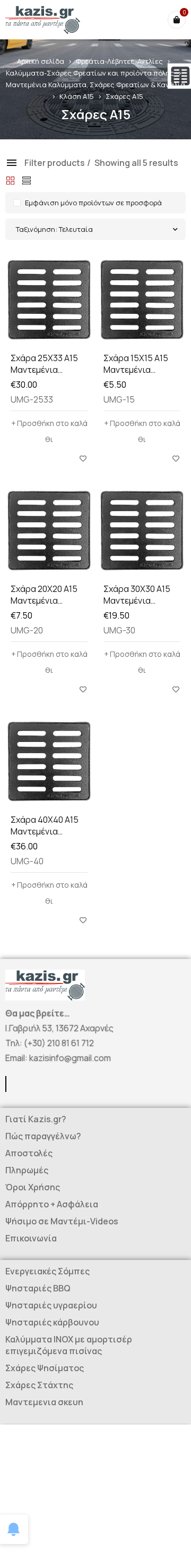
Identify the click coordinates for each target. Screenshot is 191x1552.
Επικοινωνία (31, 1238)
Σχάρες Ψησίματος (44, 1368)
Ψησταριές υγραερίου (51, 1305)
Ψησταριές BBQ (38, 1288)
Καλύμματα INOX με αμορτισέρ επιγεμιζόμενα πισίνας (68, 1345)
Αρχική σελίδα (40, 61)
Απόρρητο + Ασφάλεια (51, 1204)
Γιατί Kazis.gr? (35, 1119)
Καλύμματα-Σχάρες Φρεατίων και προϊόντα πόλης (90, 73)
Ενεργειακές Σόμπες (47, 1271)
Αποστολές (29, 1153)
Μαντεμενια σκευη (44, 1402)
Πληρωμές (26, 1170)
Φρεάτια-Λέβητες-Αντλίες (119, 61)
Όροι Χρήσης (32, 1187)
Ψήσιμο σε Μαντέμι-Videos (61, 1221)
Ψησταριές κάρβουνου (52, 1322)
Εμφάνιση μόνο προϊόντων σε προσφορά (93, 202)
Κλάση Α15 (76, 96)
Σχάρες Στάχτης (39, 1385)
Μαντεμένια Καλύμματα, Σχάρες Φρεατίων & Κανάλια (95, 84)
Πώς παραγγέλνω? (43, 1136)
